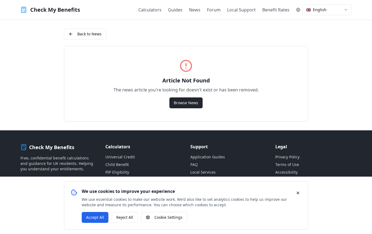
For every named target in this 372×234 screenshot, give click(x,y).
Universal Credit (120, 156)
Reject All (124, 217)
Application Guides (207, 156)
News (194, 10)
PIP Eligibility (117, 172)
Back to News (89, 33)
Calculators (149, 10)
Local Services (203, 172)
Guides (175, 10)
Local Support (241, 10)
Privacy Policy (287, 156)
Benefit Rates (275, 10)
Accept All (95, 217)
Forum (214, 10)
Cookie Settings (168, 217)
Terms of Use (287, 164)
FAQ (194, 164)
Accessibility (286, 172)
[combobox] (327, 9)
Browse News (186, 102)
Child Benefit (117, 164)
